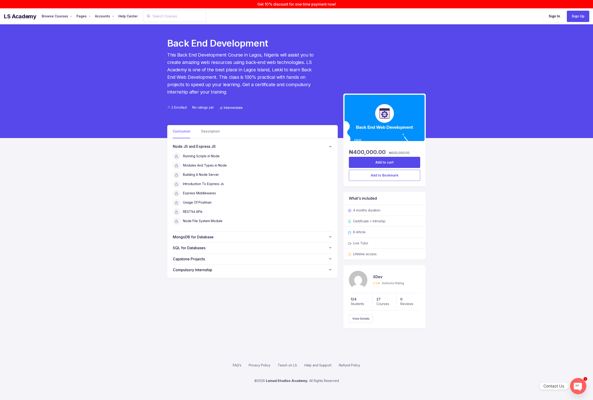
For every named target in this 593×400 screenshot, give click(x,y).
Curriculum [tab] (181, 131)
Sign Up (578, 16)
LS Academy (20, 16)
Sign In (554, 16)
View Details (360, 318)
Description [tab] (210, 131)
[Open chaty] (578, 386)
